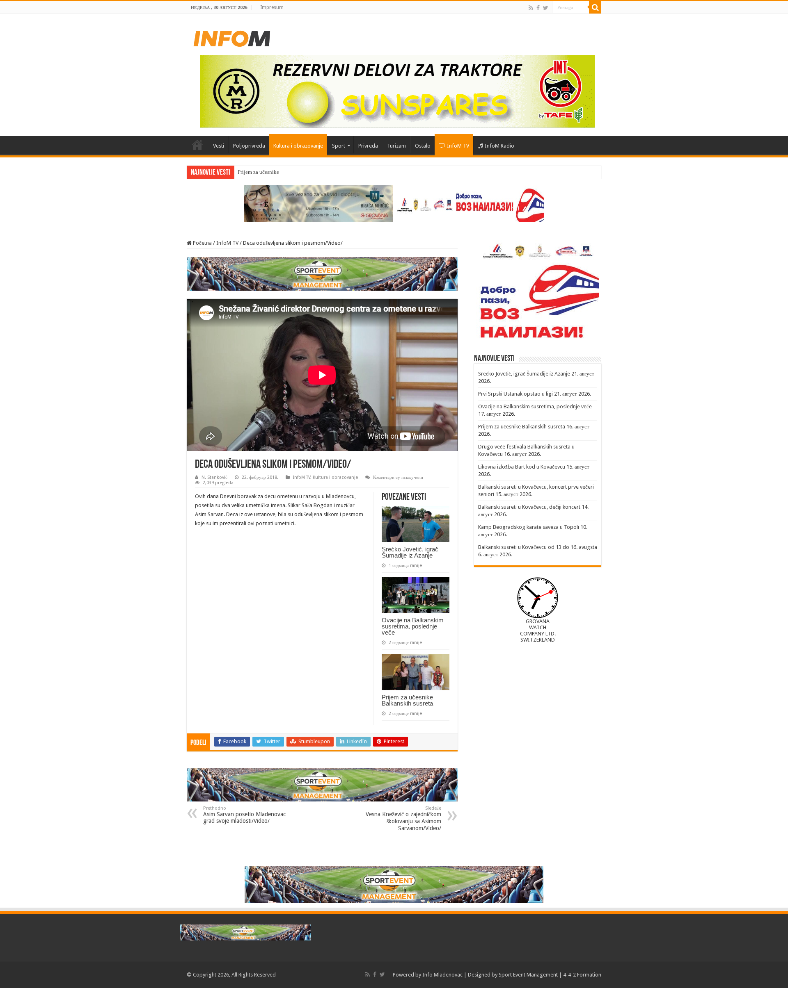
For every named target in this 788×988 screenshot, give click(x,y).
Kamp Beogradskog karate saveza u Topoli (528, 527)
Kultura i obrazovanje (298, 146)
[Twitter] (545, 8)
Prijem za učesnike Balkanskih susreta (280, 172)
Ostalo (423, 146)
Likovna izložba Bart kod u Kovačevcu (521, 467)
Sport (338, 146)
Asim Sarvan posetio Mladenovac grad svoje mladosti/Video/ (244, 815)
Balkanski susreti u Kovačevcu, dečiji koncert (529, 507)
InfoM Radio (499, 146)
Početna (197, 144)
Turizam (396, 146)
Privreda (368, 146)
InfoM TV (458, 146)
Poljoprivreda (249, 146)
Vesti (218, 146)
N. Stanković (214, 477)
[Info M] (232, 37)
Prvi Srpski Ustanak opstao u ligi (515, 394)
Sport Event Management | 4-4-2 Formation (550, 975)
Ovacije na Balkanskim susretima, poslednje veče (413, 626)
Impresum (272, 7)
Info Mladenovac (442, 975)
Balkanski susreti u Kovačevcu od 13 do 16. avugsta (537, 547)
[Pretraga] (595, 7)
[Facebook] (538, 8)
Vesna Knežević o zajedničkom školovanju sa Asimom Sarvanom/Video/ (403, 818)
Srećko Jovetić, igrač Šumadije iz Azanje (410, 552)
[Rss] (531, 8)
